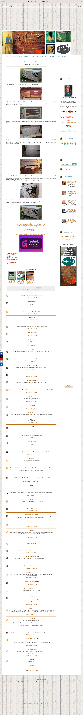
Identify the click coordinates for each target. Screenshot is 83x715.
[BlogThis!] (37, 288)
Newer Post (8, 668)
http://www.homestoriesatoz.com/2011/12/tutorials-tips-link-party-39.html (31, 231)
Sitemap (64, 56)
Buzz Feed (69, 125)
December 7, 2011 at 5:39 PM (31, 422)
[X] (1, 356)
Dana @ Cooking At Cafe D (31, 638)
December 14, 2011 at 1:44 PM (31, 604)
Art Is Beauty (26, 287)
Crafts (32, 56)
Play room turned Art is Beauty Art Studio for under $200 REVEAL (68, 238)
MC (31, 433)
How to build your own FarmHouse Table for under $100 (71, 182)
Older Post (54, 668)
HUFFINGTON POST (71, 122)
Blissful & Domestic (31, 466)
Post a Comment (31, 665)
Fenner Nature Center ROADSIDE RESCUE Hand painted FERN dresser (71, 210)
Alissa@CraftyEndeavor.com (31, 581)
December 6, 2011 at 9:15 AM (31, 320)
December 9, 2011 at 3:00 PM (31, 486)
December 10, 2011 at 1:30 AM (31, 526)
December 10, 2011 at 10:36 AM (31, 559)
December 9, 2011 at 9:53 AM (31, 462)
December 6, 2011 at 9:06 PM (31, 361)
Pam (31, 659)
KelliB (31, 596)
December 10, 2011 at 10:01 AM (31, 552)
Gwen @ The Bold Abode (31, 373)
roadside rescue (36, 289)
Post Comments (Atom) (33, 670)
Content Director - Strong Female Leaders (31, 339)
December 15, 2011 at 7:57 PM (31, 634)
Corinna (31, 458)
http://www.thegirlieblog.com (31, 343)
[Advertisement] (36, 12)
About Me (13, 56)
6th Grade (31, 324)
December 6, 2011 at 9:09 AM (31, 313)
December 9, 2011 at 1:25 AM (31, 454)
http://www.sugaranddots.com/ (30, 229)
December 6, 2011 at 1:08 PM (31, 345)
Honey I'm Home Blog (31, 649)
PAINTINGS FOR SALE (41, 56)
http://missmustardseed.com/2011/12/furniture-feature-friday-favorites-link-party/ (31, 224)
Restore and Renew (31, 301)
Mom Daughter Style (31, 357)
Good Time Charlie (31, 630)
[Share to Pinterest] (40, 288)
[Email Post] (34, 287)
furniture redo (28, 289)
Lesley (31, 523)
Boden (31, 530)
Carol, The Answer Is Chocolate (31, 556)
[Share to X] (38, 288)
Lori (31, 426)
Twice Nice (31, 396)
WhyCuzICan (31, 412)
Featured (52, 56)
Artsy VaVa (31, 549)
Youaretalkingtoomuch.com (31, 572)
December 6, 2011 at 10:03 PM (31, 376)
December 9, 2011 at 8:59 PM (31, 510)
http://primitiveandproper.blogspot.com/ (31, 223)
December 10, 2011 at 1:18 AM (31, 519)
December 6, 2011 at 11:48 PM (31, 401)
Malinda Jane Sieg (30, 507)
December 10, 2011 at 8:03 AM (31, 537)
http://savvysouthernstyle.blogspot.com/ (31, 230)
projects (32, 289)
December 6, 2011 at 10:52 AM (31, 328)
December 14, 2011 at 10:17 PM (31, 614)
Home (7, 56)
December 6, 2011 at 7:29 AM (31, 297)
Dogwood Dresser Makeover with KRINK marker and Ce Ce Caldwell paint (21, 282)
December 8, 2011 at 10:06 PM (31, 445)
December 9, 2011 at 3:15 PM (31, 495)
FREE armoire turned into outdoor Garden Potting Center (12, 281)
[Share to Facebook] (39, 288)
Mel (31, 499)
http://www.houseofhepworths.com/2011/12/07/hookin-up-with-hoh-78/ (31, 225)
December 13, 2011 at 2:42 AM (31, 584)
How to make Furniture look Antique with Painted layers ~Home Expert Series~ (30, 282)
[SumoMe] (1, 364)
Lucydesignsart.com (31, 293)
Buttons (58, 56)
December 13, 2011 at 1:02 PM (31, 592)
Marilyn (31, 608)
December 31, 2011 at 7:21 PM (31, 662)
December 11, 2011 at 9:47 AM (31, 568)
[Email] (1, 361)
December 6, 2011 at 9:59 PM (31, 369)
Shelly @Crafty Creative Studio (31, 514)
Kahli (31, 349)
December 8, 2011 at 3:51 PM (31, 437)
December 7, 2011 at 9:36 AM (31, 408)
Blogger (58, 703)
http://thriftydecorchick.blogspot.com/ (31, 221)
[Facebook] (1, 353)
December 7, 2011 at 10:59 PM (31, 429)
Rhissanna (31, 490)
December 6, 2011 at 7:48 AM (31, 306)
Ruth (31, 563)
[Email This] (36, 288)
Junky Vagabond (31, 332)
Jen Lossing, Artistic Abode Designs (31, 588)
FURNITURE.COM (68, 112)
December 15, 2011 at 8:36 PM (31, 645)
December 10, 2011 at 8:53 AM (31, 545)
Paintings (26, 56)
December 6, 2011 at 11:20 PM (31, 392)
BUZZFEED (68, 126)
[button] (41, 1)
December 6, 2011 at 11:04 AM (31, 335)
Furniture (20, 56)
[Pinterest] (1, 359)
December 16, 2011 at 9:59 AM (31, 655)
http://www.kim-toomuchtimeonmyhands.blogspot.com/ (31, 226)
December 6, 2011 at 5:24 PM (31, 353)
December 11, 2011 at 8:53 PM (31, 577)
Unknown (31, 310)
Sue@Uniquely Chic (31, 365)
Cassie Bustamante (31, 380)
